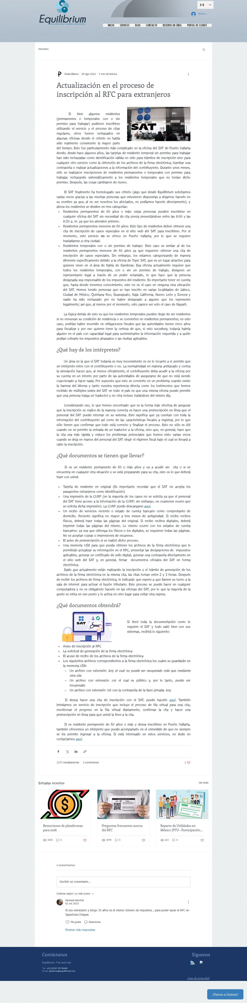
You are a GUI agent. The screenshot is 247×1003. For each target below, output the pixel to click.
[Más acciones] (188, 74)
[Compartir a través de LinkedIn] (76, 751)
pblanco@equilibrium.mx (62, 971)
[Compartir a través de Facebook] (58, 751)
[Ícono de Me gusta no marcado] (67, 922)
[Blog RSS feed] (192, 963)
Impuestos (43, 49)
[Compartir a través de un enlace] (85, 751)
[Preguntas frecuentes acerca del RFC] (123, 804)
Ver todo (203, 783)
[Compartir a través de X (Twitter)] (67, 751)
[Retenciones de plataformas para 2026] (65, 804)
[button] (204, 49)
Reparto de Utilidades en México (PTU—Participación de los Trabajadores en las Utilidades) (180, 827)
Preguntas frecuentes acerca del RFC (122, 827)
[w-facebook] (202, 963)
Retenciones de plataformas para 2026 (63, 827)
